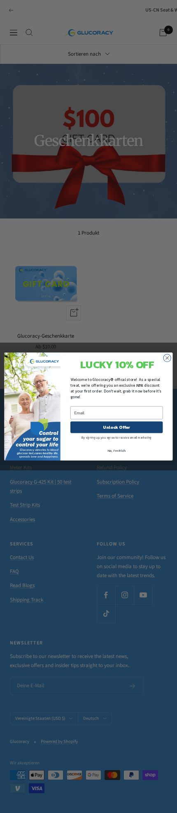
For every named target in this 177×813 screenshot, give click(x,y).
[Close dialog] (167, 358)
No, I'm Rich (116, 450)
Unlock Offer (116, 427)
